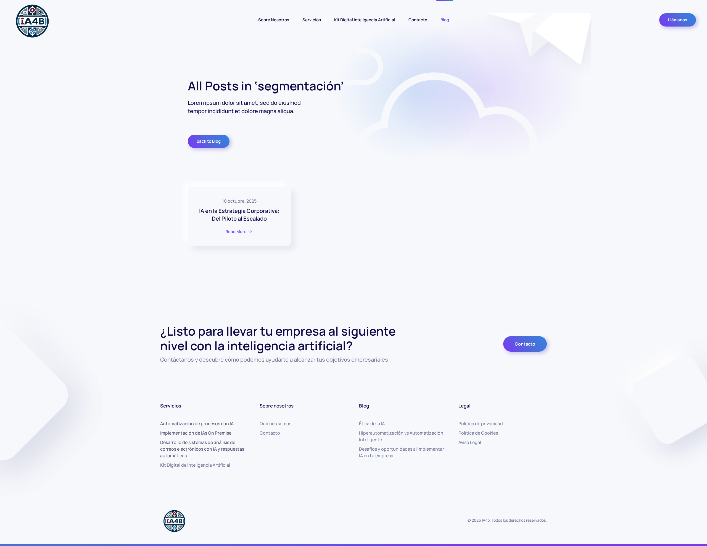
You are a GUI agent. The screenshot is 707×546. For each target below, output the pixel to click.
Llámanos (677, 20)
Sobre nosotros (277, 406)
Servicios (311, 19)
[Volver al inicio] (31, 20)
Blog (444, 19)
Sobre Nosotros (273, 19)
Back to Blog (209, 141)
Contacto (417, 19)
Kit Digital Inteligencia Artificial (364, 19)
